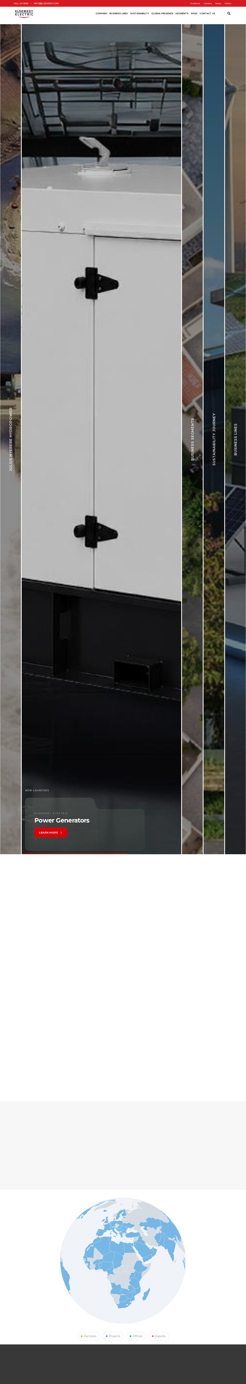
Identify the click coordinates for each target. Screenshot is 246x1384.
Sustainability (139, 13)
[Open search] (229, 13)
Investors (195, 3)
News (218, 3)
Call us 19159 (20, 3)
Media (228, 3)
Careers (208, 3)
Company (101, 13)
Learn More (70, 832)
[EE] (24, 13)
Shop (194, 13)
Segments (181, 13)
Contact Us (207, 13)
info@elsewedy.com (46, 3)
